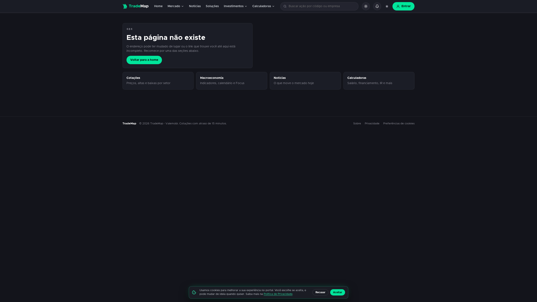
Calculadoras (261, 6)
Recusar (320, 292)
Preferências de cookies (398, 123)
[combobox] (321, 6)
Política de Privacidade (278, 294)
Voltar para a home (144, 60)
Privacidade (372, 123)
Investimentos (234, 6)
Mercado (174, 6)
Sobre (357, 123)
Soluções (212, 6)
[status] (387, 6)
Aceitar (337, 292)
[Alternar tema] (366, 6)
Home (158, 6)
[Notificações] (377, 6)
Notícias (195, 6)
